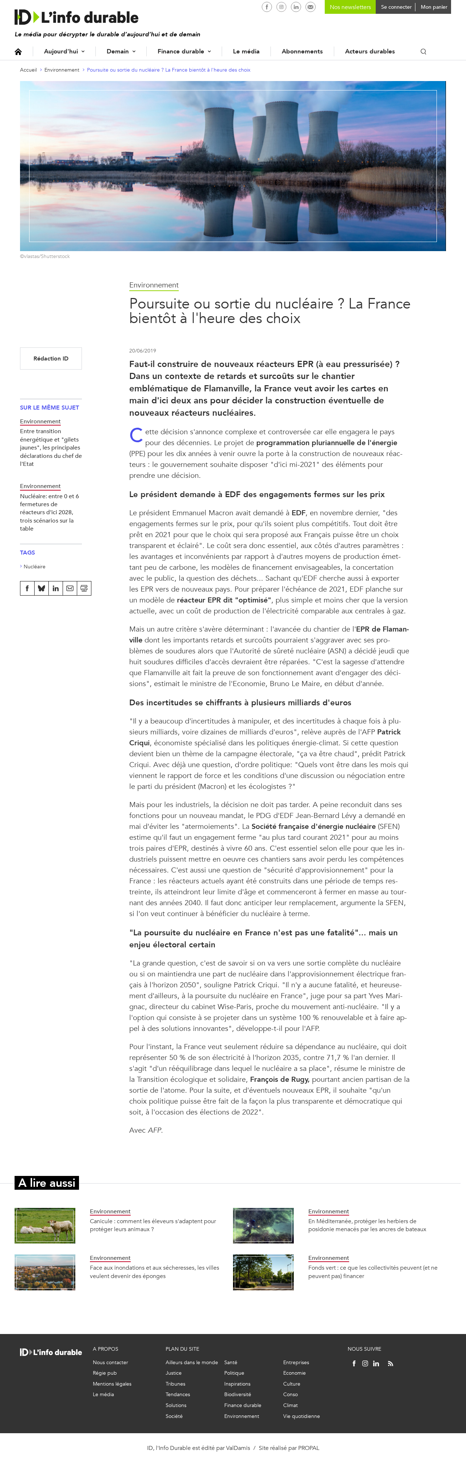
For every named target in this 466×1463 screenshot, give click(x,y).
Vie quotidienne (301, 1416)
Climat (290, 1405)
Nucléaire (35, 566)
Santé (230, 1362)
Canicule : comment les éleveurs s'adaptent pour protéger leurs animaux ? (153, 1225)
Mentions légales (112, 1384)
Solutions (176, 1405)
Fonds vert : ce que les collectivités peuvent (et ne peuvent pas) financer (373, 1271)
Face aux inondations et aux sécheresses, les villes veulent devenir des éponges (154, 1271)
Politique (234, 1373)
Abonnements (302, 51)
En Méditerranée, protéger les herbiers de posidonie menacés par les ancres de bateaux (367, 1225)
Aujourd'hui (61, 51)
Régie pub (105, 1373)
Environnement (61, 69)
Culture (291, 1384)
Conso (290, 1394)
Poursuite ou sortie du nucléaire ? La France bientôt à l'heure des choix (168, 69)
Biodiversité (237, 1394)
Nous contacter (110, 1362)
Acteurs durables (370, 51)
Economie (294, 1373)
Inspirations (237, 1384)
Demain (118, 51)
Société (174, 1416)
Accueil (18, 51)
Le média (246, 51)
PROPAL (308, 1448)
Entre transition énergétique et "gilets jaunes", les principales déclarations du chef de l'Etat (51, 447)
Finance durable (181, 51)
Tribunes (175, 1384)
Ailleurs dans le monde (192, 1362)
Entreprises (296, 1362)
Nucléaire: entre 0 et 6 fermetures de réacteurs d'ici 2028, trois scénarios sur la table (49, 512)
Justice (174, 1373)
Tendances (178, 1394)
